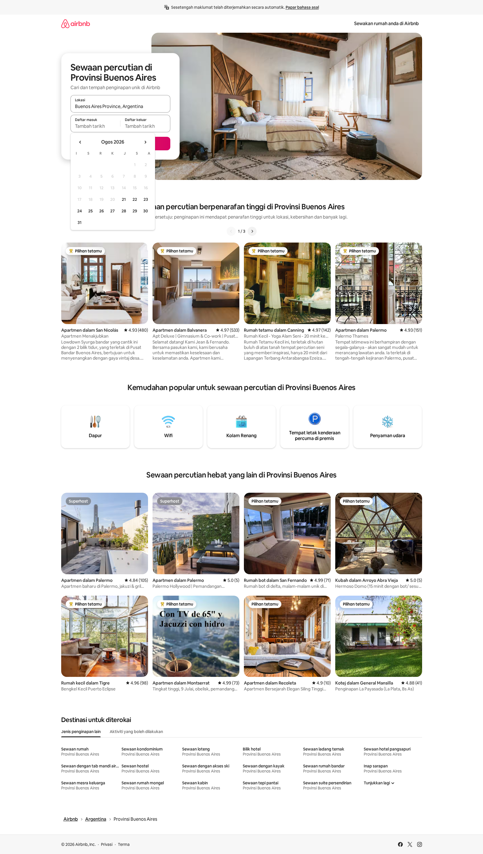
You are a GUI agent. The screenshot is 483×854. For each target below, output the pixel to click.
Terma (124, 844)
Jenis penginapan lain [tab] (81, 731)
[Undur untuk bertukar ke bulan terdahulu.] (80, 142)
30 (145, 211)
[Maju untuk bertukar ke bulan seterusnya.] (145, 142)
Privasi (107, 844)
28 (124, 211)
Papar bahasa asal (302, 7)
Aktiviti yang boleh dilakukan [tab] (136, 731)
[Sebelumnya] (231, 231)
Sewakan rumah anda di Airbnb (386, 24)
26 (101, 211)
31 (79, 222)
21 (124, 199)
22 (135, 199)
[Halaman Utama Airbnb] (75, 23)
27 (112, 211)
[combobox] (120, 106)
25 (90, 211)
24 (79, 211)
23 (146, 199)
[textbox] (95, 126)
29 (135, 211)
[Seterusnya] (252, 231)
